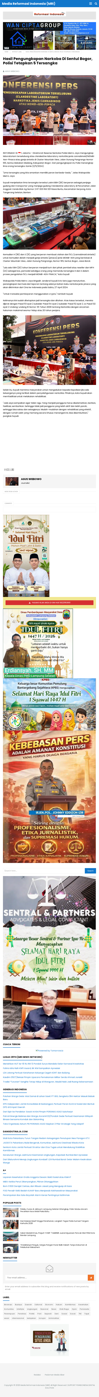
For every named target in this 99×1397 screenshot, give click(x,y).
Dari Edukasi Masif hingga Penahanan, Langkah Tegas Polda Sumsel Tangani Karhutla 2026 (54, 1222)
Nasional (44, 1309)
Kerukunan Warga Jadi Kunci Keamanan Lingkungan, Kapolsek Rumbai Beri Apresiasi (45, 1154)
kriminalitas (54, 1318)
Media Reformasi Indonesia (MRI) (35, 1385)
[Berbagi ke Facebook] (12, 469)
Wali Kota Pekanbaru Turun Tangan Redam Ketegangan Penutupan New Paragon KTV (46, 1138)
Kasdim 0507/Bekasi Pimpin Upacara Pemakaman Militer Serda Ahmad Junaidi (42, 1077)
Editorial (38, 1304)
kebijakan (31, 1318)
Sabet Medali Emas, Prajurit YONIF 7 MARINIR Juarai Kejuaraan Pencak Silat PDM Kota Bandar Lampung (57, 1234)
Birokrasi (8, 1304)
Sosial (64, 1313)
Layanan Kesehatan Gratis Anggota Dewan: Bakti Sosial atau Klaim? (37, 1177)
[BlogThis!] (8, 469)
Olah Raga (64, 1309)
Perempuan (9, 1313)
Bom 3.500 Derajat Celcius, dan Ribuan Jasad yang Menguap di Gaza (37, 1186)
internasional (18, 1318)
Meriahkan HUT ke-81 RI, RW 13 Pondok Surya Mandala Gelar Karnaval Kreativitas (43, 1063)
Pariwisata (84, 1309)
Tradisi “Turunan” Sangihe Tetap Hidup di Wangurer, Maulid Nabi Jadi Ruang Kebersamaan (48, 1081)
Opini (74, 1309)
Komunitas (9, 1309)
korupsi (42, 1318)
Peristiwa (22, 1313)
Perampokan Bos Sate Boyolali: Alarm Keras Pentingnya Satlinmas (36, 1195)
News (53, 1309)
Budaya (18, 1304)
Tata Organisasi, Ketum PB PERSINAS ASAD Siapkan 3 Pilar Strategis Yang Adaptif (43, 1123)
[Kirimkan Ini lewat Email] (5, 469)
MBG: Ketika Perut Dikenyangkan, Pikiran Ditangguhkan (30, 1181)
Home (6, 52)
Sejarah (48, 1313)
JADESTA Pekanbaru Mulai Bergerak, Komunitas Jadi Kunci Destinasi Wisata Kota (43, 1142)
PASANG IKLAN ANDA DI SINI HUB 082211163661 (51, 602)
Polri (40, 1313)
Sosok (73, 1313)
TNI (80, 1313)
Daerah (28, 1304)
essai (6, 1318)
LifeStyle (20, 1309)
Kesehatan (83, 1304)
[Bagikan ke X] (10, 469)
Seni (57, 1313)
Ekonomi (49, 1304)
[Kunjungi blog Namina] (49, 1339)
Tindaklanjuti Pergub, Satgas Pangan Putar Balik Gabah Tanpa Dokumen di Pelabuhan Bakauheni (53, 1246)
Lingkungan (32, 1309)
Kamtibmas (70, 1304)
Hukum (59, 1304)
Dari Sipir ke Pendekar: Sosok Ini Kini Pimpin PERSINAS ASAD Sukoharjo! (38, 1111)
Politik (32, 1313)
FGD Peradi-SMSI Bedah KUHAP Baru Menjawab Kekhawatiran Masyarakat (40, 1190)
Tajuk (86, 1313)
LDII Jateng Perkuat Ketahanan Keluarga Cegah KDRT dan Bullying (36, 1072)
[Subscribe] (91, 1278)
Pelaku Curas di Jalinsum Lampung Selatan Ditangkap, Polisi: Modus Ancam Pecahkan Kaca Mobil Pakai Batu (54, 1210)
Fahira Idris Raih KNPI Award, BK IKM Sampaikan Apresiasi (31, 1068)
